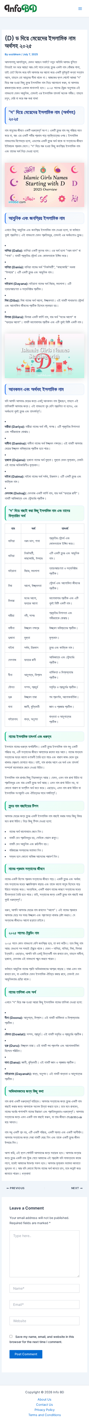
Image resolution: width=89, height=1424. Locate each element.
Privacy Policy (45, 1410)
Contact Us (44, 1405)
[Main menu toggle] (80, 8)
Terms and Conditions (44, 1415)
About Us (44, 1399)
